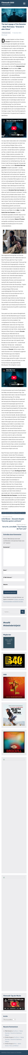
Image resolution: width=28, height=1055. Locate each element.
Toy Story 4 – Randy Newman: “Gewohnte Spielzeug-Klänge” (14, 1033)
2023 (3, 513)
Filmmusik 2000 (7, 2)
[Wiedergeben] (5, 1008)
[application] (14, 1004)
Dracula (23, 513)
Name (5, 570)
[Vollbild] (23, 1008)
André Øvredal (9, 513)
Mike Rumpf (4, 35)
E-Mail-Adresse (7, 577)
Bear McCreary (17, 513)
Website (5, 584)
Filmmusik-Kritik (6, 32)
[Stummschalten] (20, 1008)
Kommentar (6, 547)
